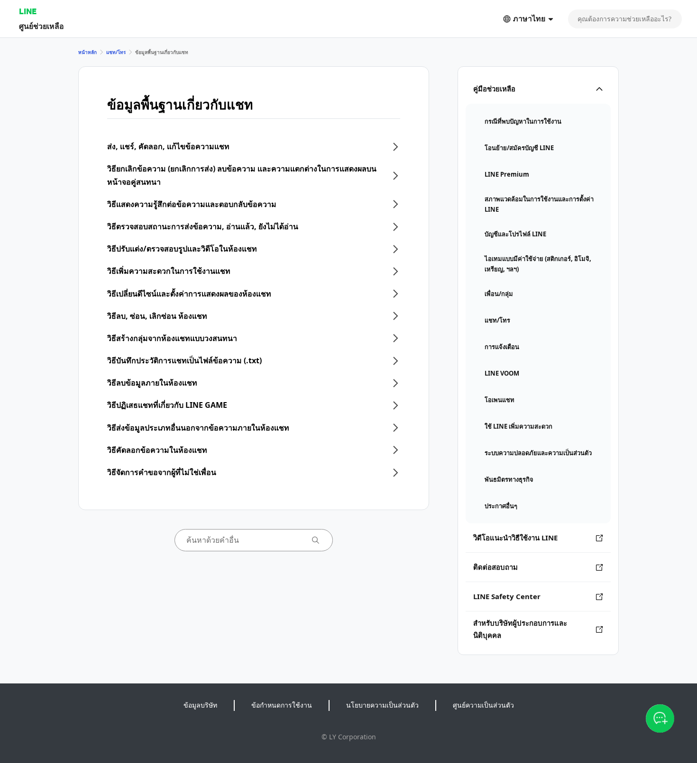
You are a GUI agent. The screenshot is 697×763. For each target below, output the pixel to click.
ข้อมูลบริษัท (200, 704)
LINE (28, 11)
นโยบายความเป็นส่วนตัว (382, 704)
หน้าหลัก (87, 52)
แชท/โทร (116, 52)
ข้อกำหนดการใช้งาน (281, 704)
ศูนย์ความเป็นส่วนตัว (483, 704)
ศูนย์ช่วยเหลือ (41, 26)
